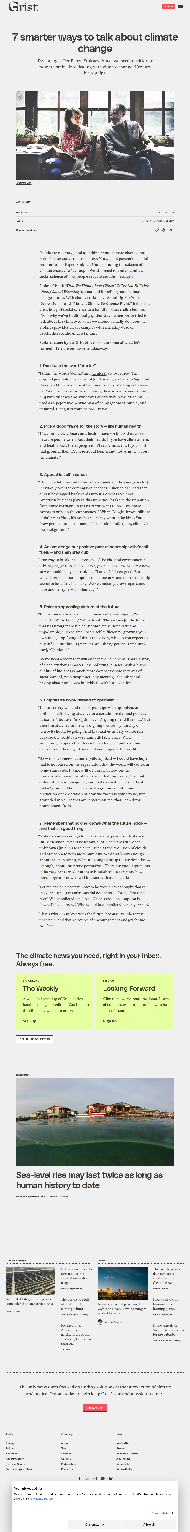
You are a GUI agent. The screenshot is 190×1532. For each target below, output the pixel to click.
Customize (92, 1524)
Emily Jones (160, 1288)
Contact (66, 1453)
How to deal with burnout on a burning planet (166, 1304)
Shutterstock (23, 182)
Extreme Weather (16, 1463)
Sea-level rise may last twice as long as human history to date (89, 1179)
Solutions (11, 1453)
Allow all (149, 1524)
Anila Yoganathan (71, 1288)
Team (64, 1448)
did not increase (103, 893)
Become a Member (127, 1453)
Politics (10, 1448)
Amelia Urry (23, 201)
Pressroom (67, 1469)
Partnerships (68, 1463)
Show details (160, 1513)
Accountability (15, 1458)
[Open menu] (181, 6)
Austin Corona (114, 1322)
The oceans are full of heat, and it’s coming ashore (75, 1304)
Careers (66, 1458)
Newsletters (123, 1443)
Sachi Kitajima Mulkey (74, 1314)
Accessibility (124, 1469)
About (65, 1443)
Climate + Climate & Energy (158, 220)
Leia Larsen (13, 1311)
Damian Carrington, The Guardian (36, 1196)
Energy (10, 1443)
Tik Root (66, 1349)
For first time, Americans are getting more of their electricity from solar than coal (76, 1334)
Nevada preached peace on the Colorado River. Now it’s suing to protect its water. (122, 1308)
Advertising (123, 1458)
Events (120, 1448)
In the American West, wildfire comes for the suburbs (168, 1330)
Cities (64, 1196)
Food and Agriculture (19, 1469)
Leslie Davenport (163, 1314)
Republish (122, 1463)
